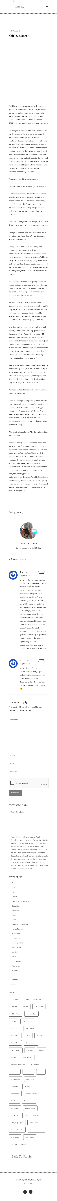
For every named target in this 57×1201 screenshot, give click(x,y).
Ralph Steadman (17, 812)
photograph (15, 1108)
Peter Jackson (29, 1101)
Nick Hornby (15, 1094)
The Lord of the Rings (18, 1144)
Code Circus (15, 1028)
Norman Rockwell (32, 1094)
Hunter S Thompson (18, 1065)
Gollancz (30, 1050)
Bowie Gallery (31, 1014)
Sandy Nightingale (17, 1123)
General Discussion (20, 924)
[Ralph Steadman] (21, 825)
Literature (16, 938)
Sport (14, 975)
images (40, 1072)
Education (16, 906)
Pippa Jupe (14, 1115)
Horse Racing (17, 929)
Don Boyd (26, 1036)
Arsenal (25, 1007)
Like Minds (14, 1086)
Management (17, 943)
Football (15, 920)
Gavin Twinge (15, 1050)
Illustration (16, 933)
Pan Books (14, 1101)
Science (15, 970)
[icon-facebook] (25, 1192)
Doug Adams (15, 1043)
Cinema (15, 892)
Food (14, 915)
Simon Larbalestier (36, 1130)
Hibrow (13, 1057)
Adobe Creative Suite (33, 999)
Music (14, 952)
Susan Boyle (15, 1137)
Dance (14, 897)
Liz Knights (28, 1086)
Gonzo (41, 1050)
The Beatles (29, 1137)
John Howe (30, 1079)
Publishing (16, 966)
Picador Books (30, 1108)
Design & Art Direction (20, 901)
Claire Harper (27, 1021)
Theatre (15, 980)
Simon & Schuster (17, 1130)
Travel (14, 984)
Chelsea (13, 1021)
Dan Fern (14, 1036)
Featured (15, 910)
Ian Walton (35, 1065)
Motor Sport (16, 947)
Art (13, 883)
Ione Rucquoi (15, 1079)
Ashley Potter (15, 1014)
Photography (17, 961)
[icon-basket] (31, 1192)
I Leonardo (14, 1072)
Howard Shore (27, 1057)
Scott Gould (34, 1123)
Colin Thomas (30, 1028)
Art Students (39, 1007)
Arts (13, 887)
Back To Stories (22, 1156)
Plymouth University (32, 1115)
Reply (42, 572)
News (14, 956)
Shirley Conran (19, 35)
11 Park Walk (15, 999)
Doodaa (39, 1036)
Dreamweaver (31, 1043)
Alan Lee (14, 1007)
